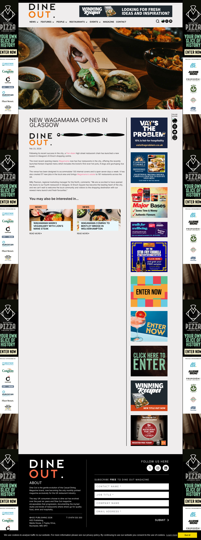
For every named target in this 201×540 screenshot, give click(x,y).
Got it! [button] (187, 535)
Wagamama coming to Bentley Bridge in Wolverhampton (95, 226)
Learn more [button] (171, 535)
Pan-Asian (70, 153)
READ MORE (35, 233)
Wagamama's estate (86, 174)
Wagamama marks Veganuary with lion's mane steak (48, 226)
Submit (160, 520)
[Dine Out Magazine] (42, 11)
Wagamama (64, 161)
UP (174, 138)
